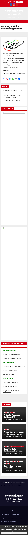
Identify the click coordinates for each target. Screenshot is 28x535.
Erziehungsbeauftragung (10, 386)
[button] (23, 21)
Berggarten (13, 461)
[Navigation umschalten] (13, 22)
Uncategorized (13, 446)
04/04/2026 (8, 436)
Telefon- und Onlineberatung (11, 354)
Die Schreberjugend (5, 514)
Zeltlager (12, 412)
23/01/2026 (8, 453)
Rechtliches (13, 521)
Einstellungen (14, 533)
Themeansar (15, 510)
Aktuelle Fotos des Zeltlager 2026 (12, 416)
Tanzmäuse (6, 463)
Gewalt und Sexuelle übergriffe (12, 358)
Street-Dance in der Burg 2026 (12, 467)
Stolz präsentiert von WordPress (9, 508)
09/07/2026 (8, 419)
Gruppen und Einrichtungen (7, 518)
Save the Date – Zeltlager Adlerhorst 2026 (13, 451)
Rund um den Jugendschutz (11, 382)
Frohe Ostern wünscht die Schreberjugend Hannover (13, 434)
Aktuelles (6, 412)
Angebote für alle (5, 521)
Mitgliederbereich (16, 514)
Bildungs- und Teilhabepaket (11, 370)
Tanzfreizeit (20, 461)
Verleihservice (18, 518)
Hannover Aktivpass (9, 374)
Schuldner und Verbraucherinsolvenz (14, 366)
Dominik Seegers (18, 419)
